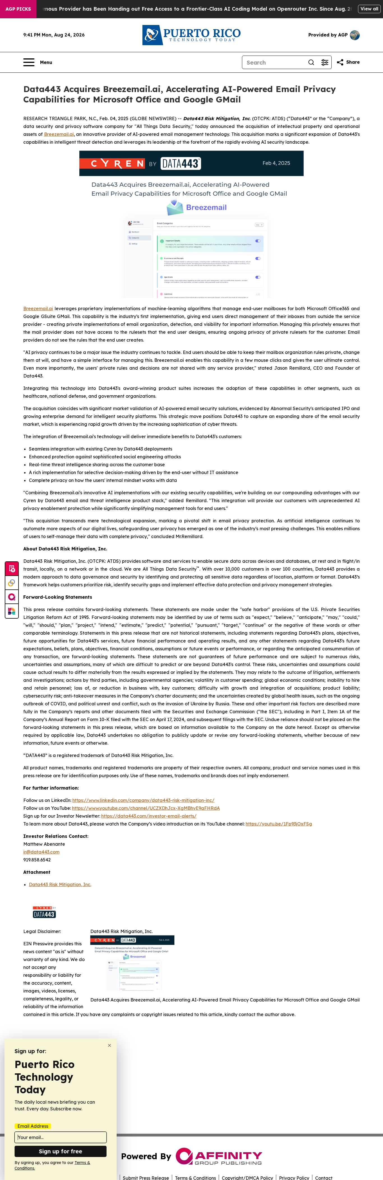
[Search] (311, 62)
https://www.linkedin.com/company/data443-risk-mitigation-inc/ (143, 800)
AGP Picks (18, 9)
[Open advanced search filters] (324, 62)
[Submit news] (11, 569)
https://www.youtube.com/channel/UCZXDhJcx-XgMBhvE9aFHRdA (146, 808)
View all (369, 9)
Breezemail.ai (59, 134)
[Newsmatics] (11, 611)
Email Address (32, 1126)
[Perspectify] (11, 583)
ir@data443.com (41, 852)
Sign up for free (60, 1151)
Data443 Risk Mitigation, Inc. (60, 884)
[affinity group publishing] (11, 597)
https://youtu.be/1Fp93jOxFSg (279, 824)
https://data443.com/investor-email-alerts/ (149, 816)
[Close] (109, 1045)
